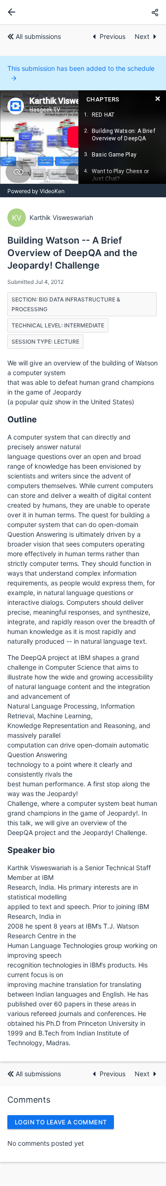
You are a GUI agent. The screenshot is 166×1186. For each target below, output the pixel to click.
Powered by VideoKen (36, 191)
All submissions (38, 36)
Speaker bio (31, 850)
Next (142, 36)
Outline (22, 419)
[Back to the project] (9, 12)
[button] (155, 12)
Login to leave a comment (61, 1122)
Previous (113, 36)
